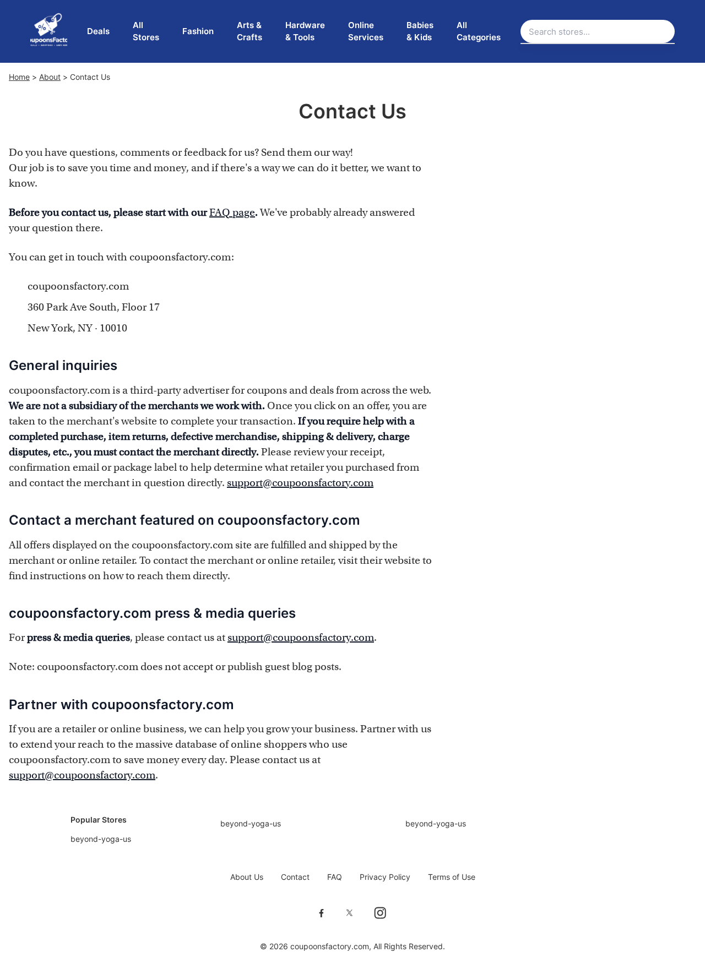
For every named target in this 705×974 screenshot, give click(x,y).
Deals (98, 31)
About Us (246, 877)
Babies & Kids (419, 31)
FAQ (334, 877)
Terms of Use (451, 877)
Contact (295, 877)
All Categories (479, 31)
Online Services (365, 31)
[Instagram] (380, 913)
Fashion (198, 31)
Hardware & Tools (305, 31)
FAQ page (232, 212)
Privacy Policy (385, 877)
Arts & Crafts (249, 31)
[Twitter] (349, 913)
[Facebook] (321, 912)
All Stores (146, 31)
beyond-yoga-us (100, 839)
